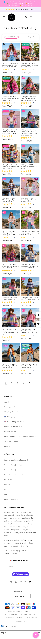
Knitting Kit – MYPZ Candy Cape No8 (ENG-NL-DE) (9, 298)
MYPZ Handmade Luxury (19, 611)
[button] (4, 17)
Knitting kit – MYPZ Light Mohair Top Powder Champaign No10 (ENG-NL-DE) (11, 232)
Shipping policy (10, 617)
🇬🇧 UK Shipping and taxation (14, 417)
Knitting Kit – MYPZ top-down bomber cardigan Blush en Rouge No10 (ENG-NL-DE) (10, 131)
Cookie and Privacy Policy (13, 427)
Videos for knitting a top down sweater (18, 475)
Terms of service (33, 614)
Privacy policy (23, 614)
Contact (7, 446)
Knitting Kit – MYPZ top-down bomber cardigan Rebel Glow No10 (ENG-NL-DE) (10, 166)
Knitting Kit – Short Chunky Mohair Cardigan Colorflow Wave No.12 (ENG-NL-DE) (10, 65)
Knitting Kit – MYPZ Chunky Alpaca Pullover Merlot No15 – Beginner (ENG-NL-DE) (29, 365)
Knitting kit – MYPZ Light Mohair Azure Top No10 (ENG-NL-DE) (29, 166)
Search (6, 402)
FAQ (5, 489)
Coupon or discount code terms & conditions (20, 436)
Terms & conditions (11, 441)
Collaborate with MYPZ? (12, 499)
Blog (6, 494)
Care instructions (10, 431)
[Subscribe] (31, 566)
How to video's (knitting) (13, 465)
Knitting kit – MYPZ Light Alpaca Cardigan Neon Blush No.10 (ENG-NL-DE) (10, 98)
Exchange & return (10, 407)
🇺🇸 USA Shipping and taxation (14, 422)
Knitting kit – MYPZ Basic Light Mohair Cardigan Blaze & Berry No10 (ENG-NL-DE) (30, 232)
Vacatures (7, 485)
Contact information (32, 617)
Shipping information (11, 412)
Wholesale (8, 480)
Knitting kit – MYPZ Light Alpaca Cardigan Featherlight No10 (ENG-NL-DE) (29, 65)
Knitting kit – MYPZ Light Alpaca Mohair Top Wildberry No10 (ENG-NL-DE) (10, 266)
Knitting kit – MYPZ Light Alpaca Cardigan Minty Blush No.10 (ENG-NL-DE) (29, 199)
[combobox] (20, 626)
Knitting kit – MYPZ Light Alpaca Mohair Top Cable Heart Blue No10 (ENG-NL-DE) (30, 266)
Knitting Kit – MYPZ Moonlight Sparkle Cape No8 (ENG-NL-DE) (30, 298)
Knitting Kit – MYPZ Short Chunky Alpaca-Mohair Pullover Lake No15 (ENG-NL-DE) (10, 331)
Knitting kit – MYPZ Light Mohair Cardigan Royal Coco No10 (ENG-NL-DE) (10, 199)
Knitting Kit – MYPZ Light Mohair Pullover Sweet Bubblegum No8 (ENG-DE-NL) (29, 330)
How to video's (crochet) (13, 470)
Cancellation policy (21, 621)
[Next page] (35, 383)
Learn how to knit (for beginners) (16, 460)
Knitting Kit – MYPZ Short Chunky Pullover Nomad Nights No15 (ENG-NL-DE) (28, 98)
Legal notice (20, 617)
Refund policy (13, 614)
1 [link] (5, 383)
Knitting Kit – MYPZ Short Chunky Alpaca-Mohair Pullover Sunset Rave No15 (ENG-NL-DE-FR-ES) (29, 132)
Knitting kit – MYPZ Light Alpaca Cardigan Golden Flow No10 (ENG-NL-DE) (10, 365)
